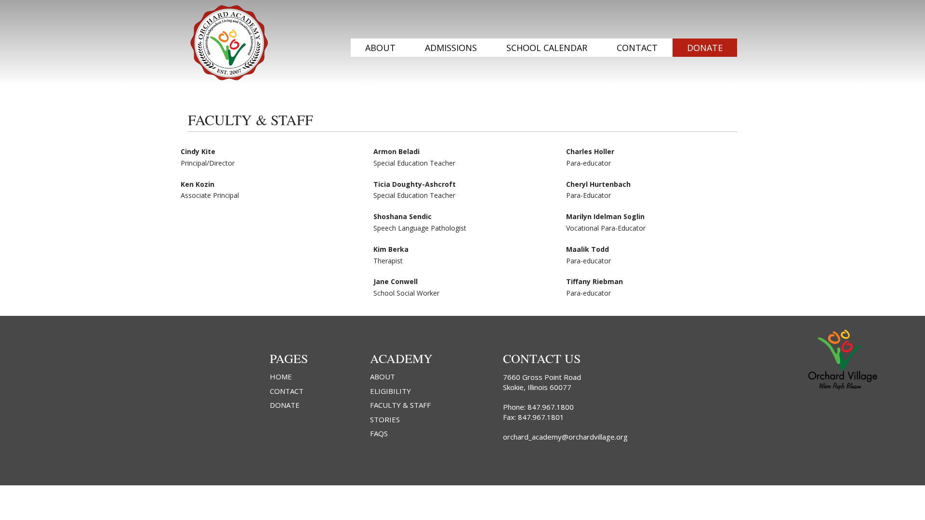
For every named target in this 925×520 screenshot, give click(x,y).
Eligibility (390, 391)
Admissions (451, 47)
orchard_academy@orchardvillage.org (565, 437)
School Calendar (546, 47)
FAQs (379, 433)
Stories (385, 419)
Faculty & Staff (400, 405)
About (380, 47)
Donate (705, 47)
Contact (637, 47)
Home (281, 376)
